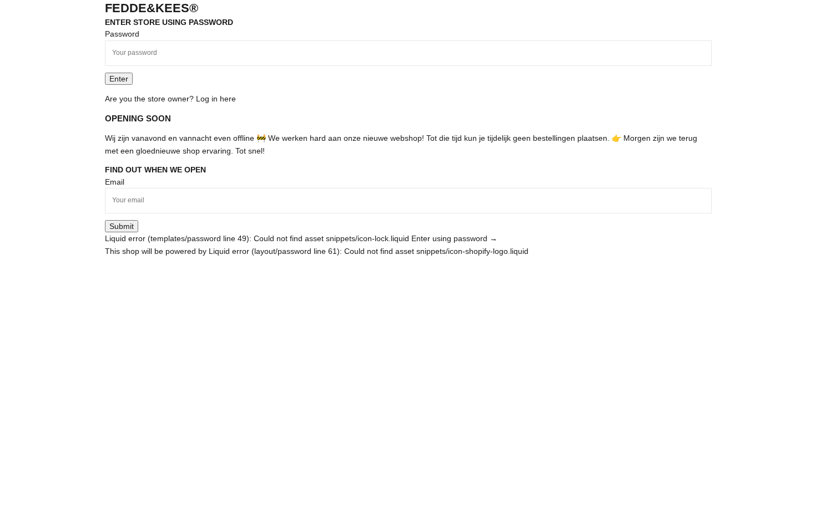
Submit (121, 226)
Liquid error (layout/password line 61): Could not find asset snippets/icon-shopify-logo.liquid (368, 251)
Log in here (216, 98)
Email (114, 181)
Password (122, 33)
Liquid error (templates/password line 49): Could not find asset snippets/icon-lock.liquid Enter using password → (301, 238)
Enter (118, 78)
